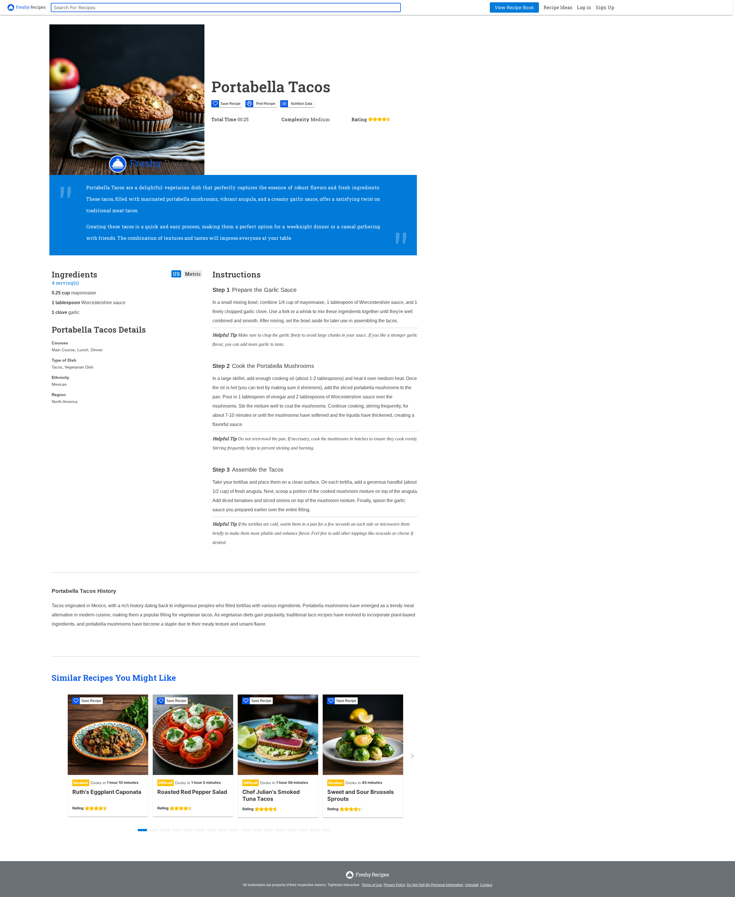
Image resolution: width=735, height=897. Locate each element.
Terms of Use (372, 885)
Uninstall (472, 885)
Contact (486, 885)
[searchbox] (226, 7)
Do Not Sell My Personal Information (435, 885)
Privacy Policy (394, 885)
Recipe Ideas (557, 7)
